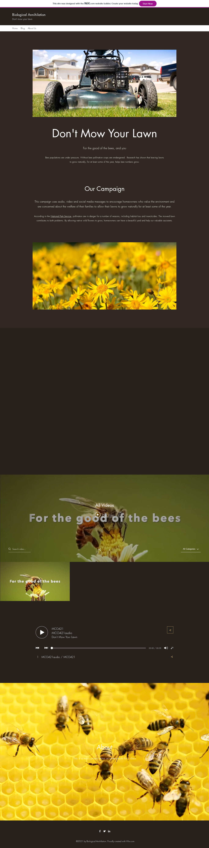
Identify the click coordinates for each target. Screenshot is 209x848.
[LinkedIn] (109, 831)
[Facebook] (99, 831)
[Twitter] (104, 831)
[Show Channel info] (107, 549)
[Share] (101, 549)
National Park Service (61, 216)
